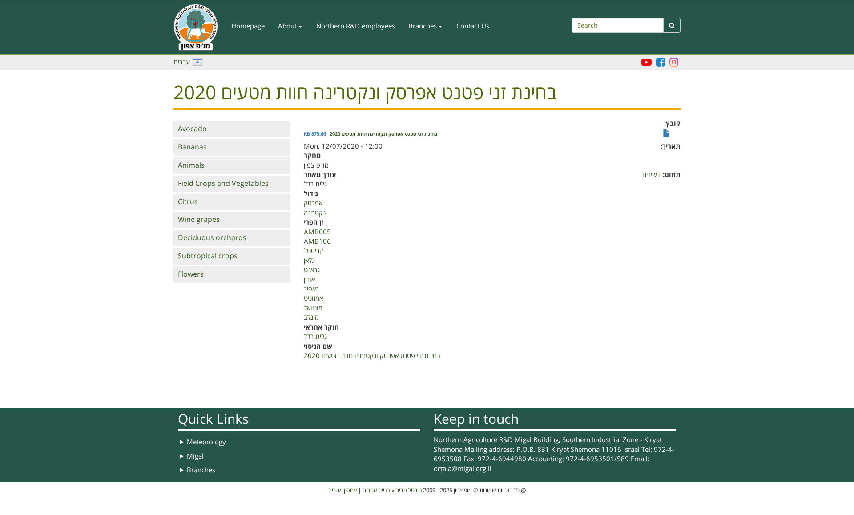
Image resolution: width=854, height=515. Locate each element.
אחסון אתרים (342, 490)
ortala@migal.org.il (462, 469)
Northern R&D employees (355, 26)
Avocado (192, 129)
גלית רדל (315, 337)
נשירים (651, 175)
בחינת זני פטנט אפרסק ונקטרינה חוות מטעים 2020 (383, 134)
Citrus (188, 201)
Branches (423, 26)
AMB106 (317, 241)
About (288, 26)
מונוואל (313, 308)
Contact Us (472, 26)
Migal (195, 456)
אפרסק (313, 203)
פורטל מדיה (408, 490)
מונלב (311, 318)
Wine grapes (199, 219)
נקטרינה (315, 213)
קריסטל (313, 251)
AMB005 (317, 232)
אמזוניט (313, 298)
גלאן (309, 261)
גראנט (312, 270)
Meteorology (206, 442)
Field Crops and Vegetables (223, 183)
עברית (181, 62)
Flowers (191, 274)
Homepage (248, 26)
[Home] (199, 27)
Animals (191, 165)
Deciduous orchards (212, 237)
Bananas (192, 147)
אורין (309, 280)
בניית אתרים (376, 490)
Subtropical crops (208, 256)
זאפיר (311, 289)
